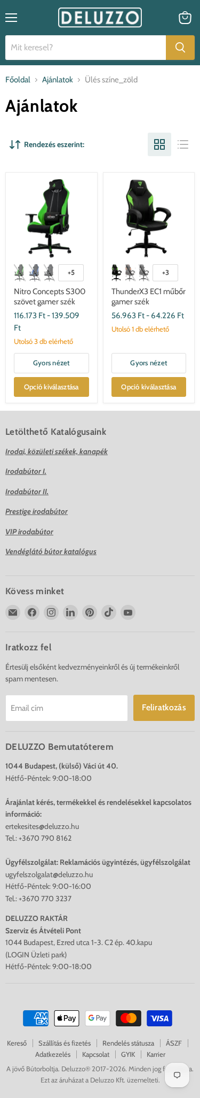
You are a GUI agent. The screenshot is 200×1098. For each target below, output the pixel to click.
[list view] (183, 144)
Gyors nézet (51, 362)
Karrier (156, 1054)
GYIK (128, 1054)
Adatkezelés (52, 1054)
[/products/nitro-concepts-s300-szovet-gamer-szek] (51, 218)
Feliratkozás (164, 707)
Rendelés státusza (128, 1043)
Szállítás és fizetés (64, 1043)
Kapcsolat (95, 1054)
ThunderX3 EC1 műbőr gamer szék (148, 297)
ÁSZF (174, 1043)
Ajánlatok (57, 80)
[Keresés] (180, 47)
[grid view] (159, 144)
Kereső (17, 1043)
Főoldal (17, 80)
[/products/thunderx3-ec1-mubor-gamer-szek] (148, 218)
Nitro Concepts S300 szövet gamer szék (49, 297)
